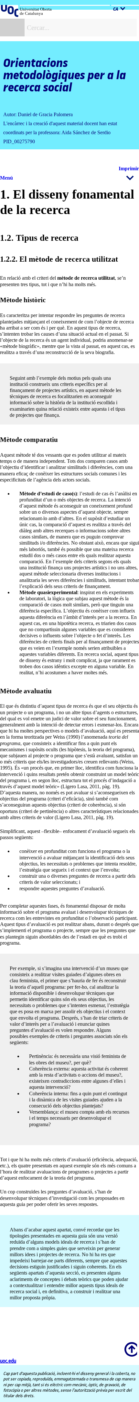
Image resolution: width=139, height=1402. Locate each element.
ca (115, 9)
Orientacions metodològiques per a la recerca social (64, 75)
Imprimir (129, 168)
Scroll (129, 1345)
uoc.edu (8, 1361)
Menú (6, 178)
